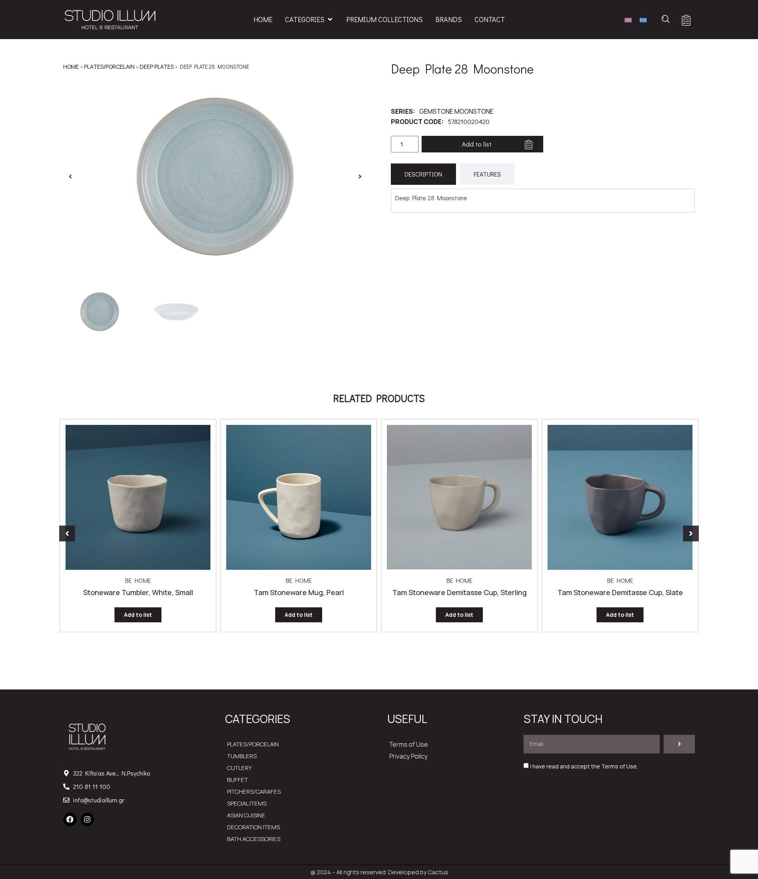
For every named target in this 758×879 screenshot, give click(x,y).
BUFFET (237, 780)
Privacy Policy (408, 756)
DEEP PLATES (157, 66)
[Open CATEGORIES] (330, 19)
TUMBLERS (242, 756)
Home (71, 66)
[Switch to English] (628, 19)
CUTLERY (239, 768)
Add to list (477, 143)
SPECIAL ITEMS (246, 803)
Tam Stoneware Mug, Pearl (138, 592)
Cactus (438, 872)
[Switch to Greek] (643, 19)
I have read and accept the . (584, 766)
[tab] (423, 174)
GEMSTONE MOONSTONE (456, 111)
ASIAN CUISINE (246, 815)
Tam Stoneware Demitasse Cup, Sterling (299, 592)
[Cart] (686, 20)
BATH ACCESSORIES (253, 839)
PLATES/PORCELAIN (109, 66)
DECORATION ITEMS (253, 827)
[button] (70, 176)
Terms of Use (408, 744)
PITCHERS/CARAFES (254, 791)
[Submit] (679, 744)
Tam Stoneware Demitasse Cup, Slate (459, 592)
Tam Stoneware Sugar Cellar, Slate (620, 592)
